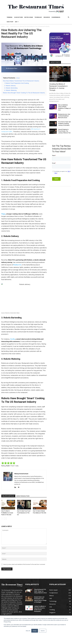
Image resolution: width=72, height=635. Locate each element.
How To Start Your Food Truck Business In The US (23, 512)
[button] (68, 17)
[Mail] (19, 487)
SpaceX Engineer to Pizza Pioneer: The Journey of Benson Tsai (64, 131)
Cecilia (12, 339)
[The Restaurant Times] (36, 7)
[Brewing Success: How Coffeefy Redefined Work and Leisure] (53, 116)
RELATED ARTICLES (8, 496)
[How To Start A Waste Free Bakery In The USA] (40, 504)
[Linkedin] (15, 487)
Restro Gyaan (28, 17)
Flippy (3, 214)
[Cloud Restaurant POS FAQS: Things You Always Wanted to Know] (29, 590)
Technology (38, 17)
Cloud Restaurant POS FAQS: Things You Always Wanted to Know (40, 591)
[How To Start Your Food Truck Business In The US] (24, 504)
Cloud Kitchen (18, 17)
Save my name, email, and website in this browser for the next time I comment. (24, 564)
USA (7, 26)
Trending (9, 17)
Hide (18, 78)
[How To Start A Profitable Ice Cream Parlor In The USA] (8, 504)
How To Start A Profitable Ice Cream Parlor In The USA (7, 512)
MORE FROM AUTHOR (22, 496)
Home (3, 26)
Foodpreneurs (56, 17)
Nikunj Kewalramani (21, 474)
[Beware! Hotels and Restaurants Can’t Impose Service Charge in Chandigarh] (29, 598)
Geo (16, 21)
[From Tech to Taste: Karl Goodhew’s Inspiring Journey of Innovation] (53, 123)
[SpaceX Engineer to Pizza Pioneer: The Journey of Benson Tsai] (53, 131)
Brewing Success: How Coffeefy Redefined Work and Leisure (64, 116)
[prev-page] (2, 518)
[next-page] (5, 518)
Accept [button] (34, 630)
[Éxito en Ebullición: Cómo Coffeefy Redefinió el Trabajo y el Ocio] (53, 106)
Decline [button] (43, 630)
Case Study (10, 21)
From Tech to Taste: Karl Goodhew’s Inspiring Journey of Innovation (64, 123)
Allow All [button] (28, 630)
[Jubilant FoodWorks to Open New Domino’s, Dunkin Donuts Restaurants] (29, 607)
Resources (47, 17)
